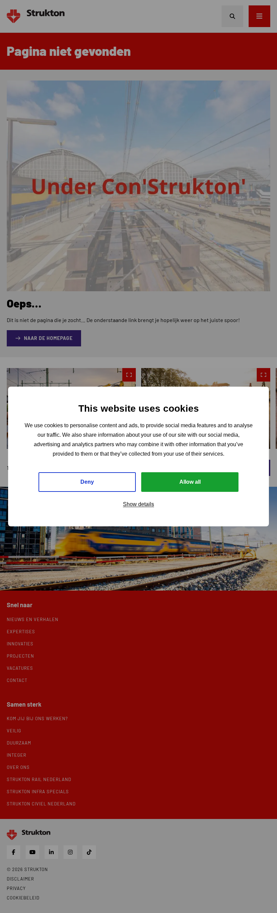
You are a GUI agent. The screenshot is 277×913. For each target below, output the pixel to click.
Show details (138, 504)
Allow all (190, 482)
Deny (87, 482)
